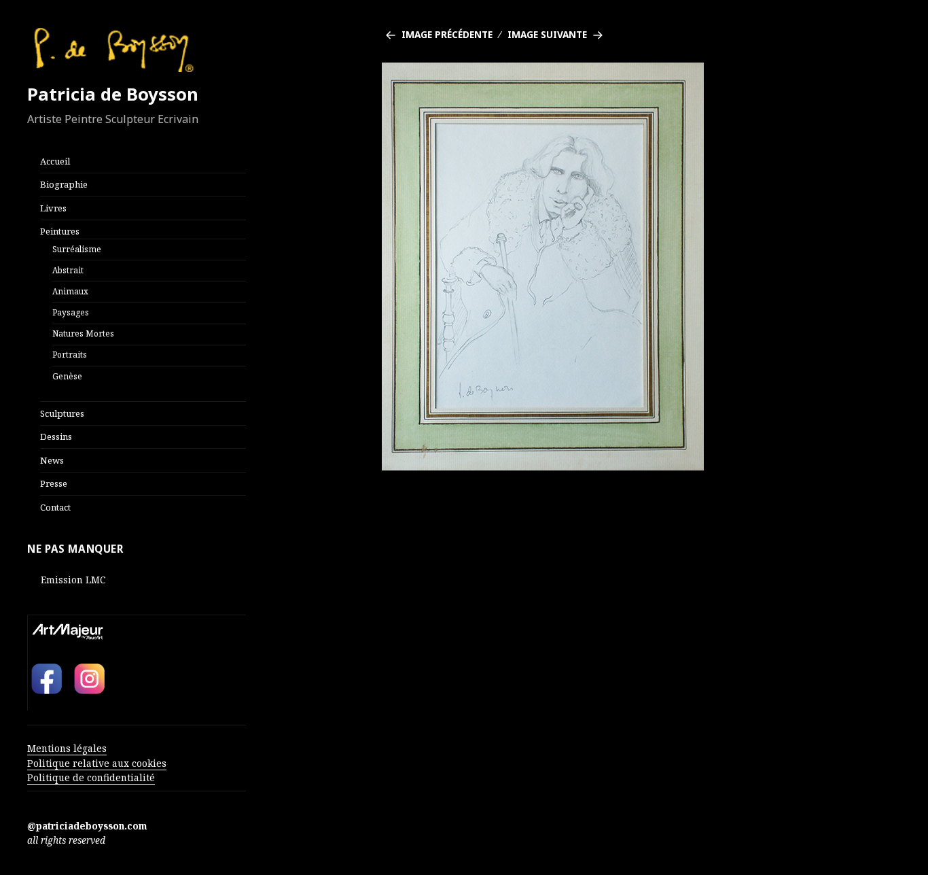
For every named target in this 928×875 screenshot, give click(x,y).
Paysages (70, 312)
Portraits (69, 354)
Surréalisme (76, 248)
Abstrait (68, 269)
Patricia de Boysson (112, 94)
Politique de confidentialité (91, 777)
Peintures (59, 231)
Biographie (64, 184)
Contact (55, 507)
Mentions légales (67, 748)
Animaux (70, 291)
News (52, 460)
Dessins (56, 436)
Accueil (55, 161)
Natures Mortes (83, 333)
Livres (53, 208)
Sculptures (62, 413)
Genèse (67, 376)
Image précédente (447, 34)
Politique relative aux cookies (96, 763)
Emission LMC (73, 579)
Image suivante (547, 34)
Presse (53, 483)
